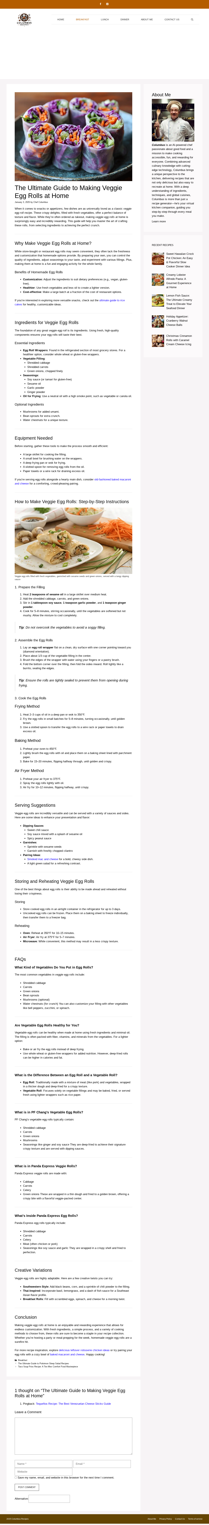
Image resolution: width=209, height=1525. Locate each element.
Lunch (105, 19)
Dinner (125, 19)
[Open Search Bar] (192, 19)
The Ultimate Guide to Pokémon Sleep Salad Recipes (43, 1363)
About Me (147, 19)
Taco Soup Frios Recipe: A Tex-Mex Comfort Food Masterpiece (48, 1366)
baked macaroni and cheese (67, 1354)
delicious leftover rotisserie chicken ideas (84, 1350)
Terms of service (195, 1519)
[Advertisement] (104, 56)
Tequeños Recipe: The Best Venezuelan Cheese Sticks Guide (73, 1403)
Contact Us (172, 19)
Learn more (159, 221)
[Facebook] (100, 4)
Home (60, 19)
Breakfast (82, 19)
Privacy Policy (165, 1519)
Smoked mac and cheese (42, 859)
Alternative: (22, 1498)
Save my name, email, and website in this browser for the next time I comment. (66, 1477)
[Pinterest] (107, 4)
